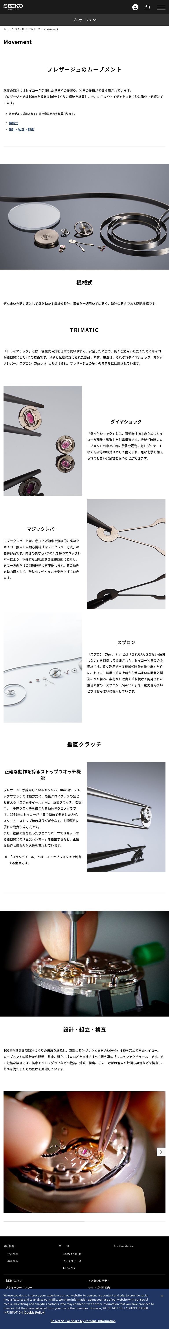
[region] (84, 1309)
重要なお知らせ (71, 1254)
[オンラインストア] (147, 7)
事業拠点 (12, 1261)
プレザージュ (35, 29)
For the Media (123, 1246)
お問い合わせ (14, 1280)
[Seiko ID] (135, 7)
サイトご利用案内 (99, 1287)
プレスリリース (71, 1261)
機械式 (13, 123)
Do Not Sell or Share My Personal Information (83, 1321)
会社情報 (9, 1246)
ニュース (64, 1246)
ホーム (7, 29)
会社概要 (12, 1254)
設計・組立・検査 (21, 129)
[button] (161, 7)
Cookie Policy (34, 1312)
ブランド (19, 29)
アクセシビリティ (99, 1280)
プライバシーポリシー (19, 1287)
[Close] (162, 1296)
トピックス (69, 1268)
